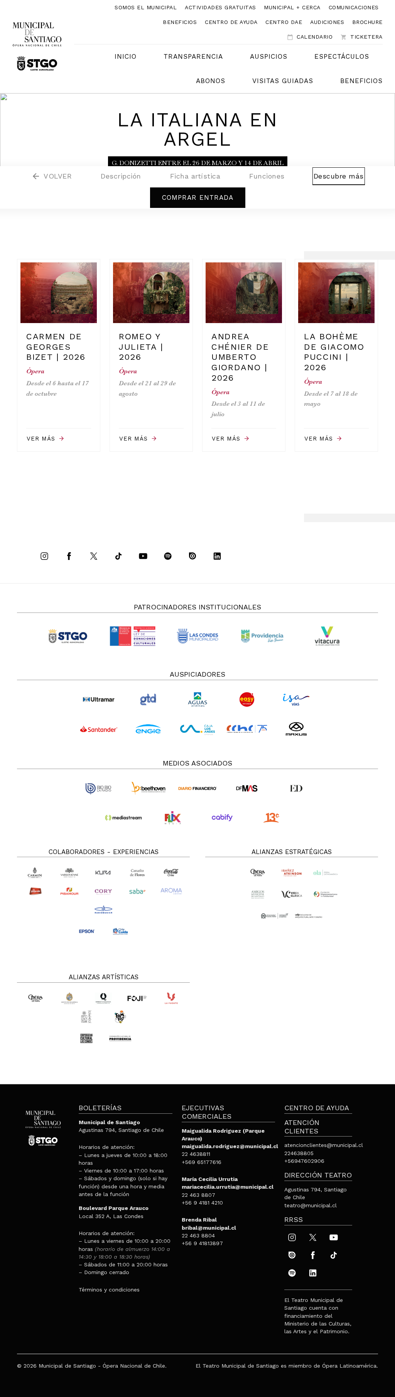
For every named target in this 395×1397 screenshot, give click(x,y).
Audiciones (327, 22)
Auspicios (268, 56)
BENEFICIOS (361, 81)
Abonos (210, 81)
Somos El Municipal (146, 7)
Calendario (310, 37)
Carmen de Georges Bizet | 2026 (56, 347)
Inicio (126, 56)
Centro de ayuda (231, 22)
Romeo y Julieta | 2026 (141, 347)
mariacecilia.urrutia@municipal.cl (227, 1187)
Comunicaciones (354, 7)
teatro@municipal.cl (310, 1205)
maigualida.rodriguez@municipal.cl (230, 1146)
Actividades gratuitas (220, 7)
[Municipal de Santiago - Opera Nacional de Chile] (37, 45)
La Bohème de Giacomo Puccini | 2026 (334, 352)
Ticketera (362, 37)
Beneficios (180, 22)
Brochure (367, 22)
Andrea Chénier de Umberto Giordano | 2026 (240, 357)
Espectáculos (341, 56)
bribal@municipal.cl (209, 1228)
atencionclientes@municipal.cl (323, 1145)
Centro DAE (283, 22)
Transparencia (193, 56)
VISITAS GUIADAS (282, 81)
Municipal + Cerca (292, 7)
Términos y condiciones (109, 1289)
